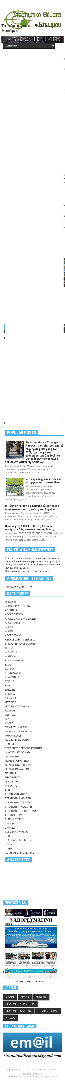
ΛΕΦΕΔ (9, 723)
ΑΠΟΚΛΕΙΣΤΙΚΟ (14, 614)
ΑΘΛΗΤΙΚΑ (11, 610)
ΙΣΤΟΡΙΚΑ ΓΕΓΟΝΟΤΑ (17, 706)
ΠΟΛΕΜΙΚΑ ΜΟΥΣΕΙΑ (17, 760)
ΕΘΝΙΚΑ (9, 669)
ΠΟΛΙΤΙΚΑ (10, 773)
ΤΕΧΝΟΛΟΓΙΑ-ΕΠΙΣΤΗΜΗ (19, 840)
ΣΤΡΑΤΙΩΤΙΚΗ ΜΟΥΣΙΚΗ (18, 807)
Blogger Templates (32, 1074)
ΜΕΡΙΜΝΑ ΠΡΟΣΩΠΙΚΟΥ (18, 731)
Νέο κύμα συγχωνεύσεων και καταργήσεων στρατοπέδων (43, 480)
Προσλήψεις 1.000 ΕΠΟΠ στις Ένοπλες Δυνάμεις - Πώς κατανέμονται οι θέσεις (29, 527)
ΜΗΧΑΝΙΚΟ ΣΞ (13, 735)
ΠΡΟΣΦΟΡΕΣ (12, 777)
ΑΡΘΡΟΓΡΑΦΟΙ (13, 635)
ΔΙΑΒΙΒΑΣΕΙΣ (12, 652)
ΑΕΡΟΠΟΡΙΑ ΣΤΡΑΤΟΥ (17, 606)
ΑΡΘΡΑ (9, 631)
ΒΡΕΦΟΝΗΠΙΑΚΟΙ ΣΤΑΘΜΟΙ (20, 643)
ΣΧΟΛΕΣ (10, 827)
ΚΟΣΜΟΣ (10, 710)
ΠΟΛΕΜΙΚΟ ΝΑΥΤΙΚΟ (17, 769)
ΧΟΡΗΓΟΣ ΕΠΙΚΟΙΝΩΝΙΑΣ (19, 852)
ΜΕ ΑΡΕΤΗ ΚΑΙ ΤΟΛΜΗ (18, 727)
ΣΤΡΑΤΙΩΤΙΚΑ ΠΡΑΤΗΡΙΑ (18, 802)
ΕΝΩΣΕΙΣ (10, 689)
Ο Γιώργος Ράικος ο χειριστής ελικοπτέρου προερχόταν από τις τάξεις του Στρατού (32, 507)
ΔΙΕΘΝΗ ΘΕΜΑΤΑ (15, 660)
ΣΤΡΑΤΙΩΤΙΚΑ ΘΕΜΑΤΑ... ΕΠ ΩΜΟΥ (41, 1069)
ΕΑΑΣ (8, 664)
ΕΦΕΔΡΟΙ (10, 698)
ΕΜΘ (7, 685)
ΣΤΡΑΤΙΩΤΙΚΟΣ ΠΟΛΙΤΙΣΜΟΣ (21, 811)
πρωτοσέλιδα (24, 981)
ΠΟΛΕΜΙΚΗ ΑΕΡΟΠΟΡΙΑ (18, 765)
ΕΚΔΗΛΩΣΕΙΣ (12, 677)
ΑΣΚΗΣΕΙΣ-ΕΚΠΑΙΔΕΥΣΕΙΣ (20, 639)
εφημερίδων (39, 981)
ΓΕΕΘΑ (9, 648)
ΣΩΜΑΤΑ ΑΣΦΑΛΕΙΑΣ (17, 832)
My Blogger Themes (48, 1076)
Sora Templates (26, 1076)
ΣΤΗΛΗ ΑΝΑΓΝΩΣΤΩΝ (17, 794)
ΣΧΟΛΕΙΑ (10, 823)
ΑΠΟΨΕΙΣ (10, 627)
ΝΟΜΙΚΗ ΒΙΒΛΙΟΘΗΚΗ (17, 740)
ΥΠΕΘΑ (9, 848)
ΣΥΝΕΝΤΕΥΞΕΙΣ (14, 819)
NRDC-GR (10, 602)
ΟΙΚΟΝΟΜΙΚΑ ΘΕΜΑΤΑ (18, 752)
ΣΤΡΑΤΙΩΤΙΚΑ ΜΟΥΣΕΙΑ (18, 798)
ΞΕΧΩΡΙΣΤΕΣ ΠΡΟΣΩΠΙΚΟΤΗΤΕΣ (23, 748)
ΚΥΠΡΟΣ (10, 714)
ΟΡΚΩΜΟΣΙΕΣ (13, 756)
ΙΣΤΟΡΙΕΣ (10, 702)
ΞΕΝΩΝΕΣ (10, 744)
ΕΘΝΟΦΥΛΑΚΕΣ (14, 673)
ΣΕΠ (7, 790)
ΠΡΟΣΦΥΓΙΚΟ (12, 781)
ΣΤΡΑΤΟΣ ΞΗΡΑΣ (14, 815)
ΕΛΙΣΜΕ (9, 681)
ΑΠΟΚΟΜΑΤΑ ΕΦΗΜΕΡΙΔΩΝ (20, 618)
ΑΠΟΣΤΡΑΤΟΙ (12, 623)
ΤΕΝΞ (8, 836)
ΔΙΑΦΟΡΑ (10, 656)
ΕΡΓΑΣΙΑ (10, 694)
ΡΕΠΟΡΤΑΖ (11, 786)
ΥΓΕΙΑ (8, 844)
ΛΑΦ (7, 719)
